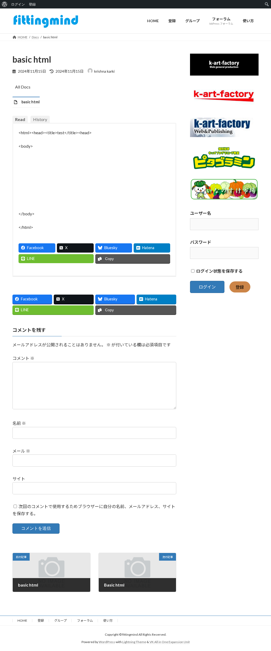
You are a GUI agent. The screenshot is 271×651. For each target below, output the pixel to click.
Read (20, 119)
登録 (240, 286)
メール (21, 450)
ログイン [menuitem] (18, 4)
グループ (60, 620)
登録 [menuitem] (32, 4)
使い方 (108, 620)
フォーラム (85, 620)
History (40, 119)
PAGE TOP (259, 626)
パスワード (200, 241)
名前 (19, 423)
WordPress (107, 642)
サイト (18, 478)
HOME (22, 620)
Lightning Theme (134, 642)
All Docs (22, 86)
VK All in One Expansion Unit (170, 642)
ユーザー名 (200, 213)
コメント (23, 358)
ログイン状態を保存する (219, 270)
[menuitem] (4, 4)
